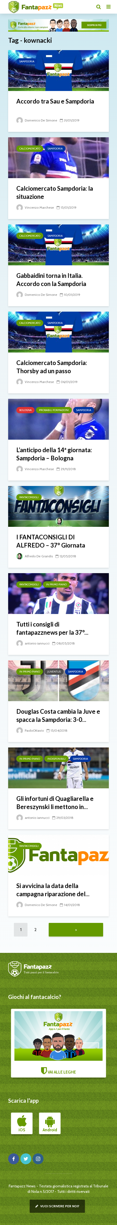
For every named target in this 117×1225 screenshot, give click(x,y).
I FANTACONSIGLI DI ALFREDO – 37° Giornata (50, 541)
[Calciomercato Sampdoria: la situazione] (58, 157)
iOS (22, 1129)
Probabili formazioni (54, 410)
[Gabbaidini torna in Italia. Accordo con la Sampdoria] (58, 244)
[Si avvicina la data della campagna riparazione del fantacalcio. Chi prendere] (58, 854)
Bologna (25, 410)
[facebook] (13, 1158)
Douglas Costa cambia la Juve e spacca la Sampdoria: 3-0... (58, 715)
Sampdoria (26, 61)
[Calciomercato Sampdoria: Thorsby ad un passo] (58, 331)
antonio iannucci (37, 643)
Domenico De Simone (40, 120)
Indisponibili (56, 759)
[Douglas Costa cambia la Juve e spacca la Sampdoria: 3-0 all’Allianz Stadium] (58, 680)
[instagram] (38, 1158)
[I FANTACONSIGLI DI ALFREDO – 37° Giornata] (58, 506)
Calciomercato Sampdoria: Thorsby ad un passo (51, 367)
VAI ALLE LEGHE (61, 1072)
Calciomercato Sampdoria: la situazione (54, 192)
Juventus (54, 671)
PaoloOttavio (34, 730)
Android (50, 1129)
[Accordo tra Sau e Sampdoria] (58, 70)
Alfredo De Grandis (38, 556)
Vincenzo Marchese (39, 207)
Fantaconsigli (29, 497)
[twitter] (25, 1158)
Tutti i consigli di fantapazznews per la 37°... (52, 628)
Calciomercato (29, 148)
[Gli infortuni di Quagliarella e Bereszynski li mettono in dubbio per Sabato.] (58, 767)
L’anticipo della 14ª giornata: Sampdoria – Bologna (54, 454)
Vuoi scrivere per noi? (59, 1206)
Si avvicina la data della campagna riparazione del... (53, 890)
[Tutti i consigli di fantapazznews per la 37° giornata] (58, 593)
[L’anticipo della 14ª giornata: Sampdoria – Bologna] (58, 418)
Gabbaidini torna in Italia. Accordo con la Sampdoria (51, 279)
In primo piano (56, 584)
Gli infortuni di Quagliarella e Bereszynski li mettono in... (55, 802)
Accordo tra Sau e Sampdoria (55, 101)
